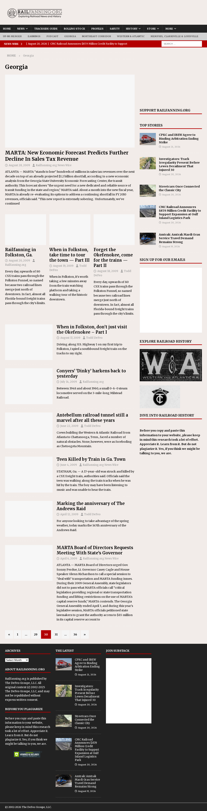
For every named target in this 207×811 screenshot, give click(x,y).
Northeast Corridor (96, 36)
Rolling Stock (74, 28)
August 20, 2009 (19, 260)
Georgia (70, 36)
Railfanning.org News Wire (54, 165)
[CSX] (29, 475)
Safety (115, 28)
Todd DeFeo (94, 338)
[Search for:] (182, 43)
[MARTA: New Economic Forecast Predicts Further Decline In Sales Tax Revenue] (70, 111)
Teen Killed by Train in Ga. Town (91, 459)
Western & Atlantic (131, 36)
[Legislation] (29, 563)
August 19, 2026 (171, 246)
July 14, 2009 (68, 382)
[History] (29, 386)
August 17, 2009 (70, 338)
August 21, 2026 (171, 146)
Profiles (97, 28)
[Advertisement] (171, 77)
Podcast (52, 36)
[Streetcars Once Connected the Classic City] (148, 191)
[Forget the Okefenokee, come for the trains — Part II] (114, 229)
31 (56, 634)
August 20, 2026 (171, 174)
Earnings (34, 36)
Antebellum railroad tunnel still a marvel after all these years (92, 417)
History (131, 28)
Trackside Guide (46, 28)
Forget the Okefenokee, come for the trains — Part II (113, 257)
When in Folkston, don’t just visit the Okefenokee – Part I (92, 329)
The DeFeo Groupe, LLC (21, 683)
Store (151, 28)
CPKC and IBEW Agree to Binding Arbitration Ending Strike (179, 138)
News (21, 28)
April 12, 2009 (69, 514)
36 (75, 634)
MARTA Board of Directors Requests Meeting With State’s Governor (95, 550)
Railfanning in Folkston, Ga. (20, 252)
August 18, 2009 (107, 271)
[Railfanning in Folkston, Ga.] (25, 229)
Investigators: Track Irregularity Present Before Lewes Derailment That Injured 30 (179, 164)
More (169, 28)
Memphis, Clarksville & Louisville (175, 36)
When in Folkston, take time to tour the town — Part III (69, 255)
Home (7, 28)
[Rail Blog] (29, 342)
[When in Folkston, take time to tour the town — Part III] (69, 229)
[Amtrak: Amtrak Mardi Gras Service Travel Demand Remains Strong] (148, 239)
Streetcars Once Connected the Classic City (179, 188)
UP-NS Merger (12, 36)
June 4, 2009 (68, 465)
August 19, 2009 (63, 266)
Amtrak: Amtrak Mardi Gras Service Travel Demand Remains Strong (179, 238)
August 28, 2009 (19, 165)
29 (35, 634)
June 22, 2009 (69, 426)
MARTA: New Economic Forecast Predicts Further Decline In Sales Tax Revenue (66, 156)
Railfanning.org (15, 265)
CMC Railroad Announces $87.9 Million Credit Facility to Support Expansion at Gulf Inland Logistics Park (180, 212)
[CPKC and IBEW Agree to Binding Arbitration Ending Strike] (148, 139)
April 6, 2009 (68, 558)
